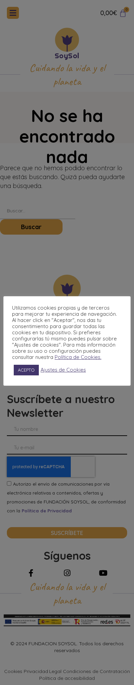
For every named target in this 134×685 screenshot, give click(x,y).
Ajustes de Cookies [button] (63, 370)
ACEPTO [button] (26, 370)
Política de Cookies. (78, 357)
